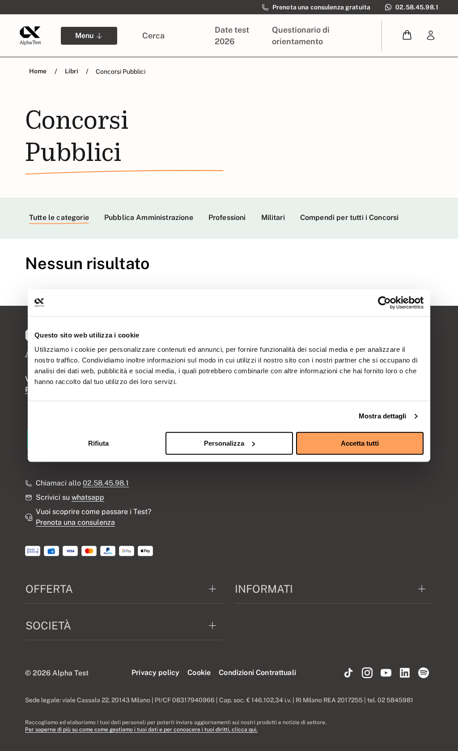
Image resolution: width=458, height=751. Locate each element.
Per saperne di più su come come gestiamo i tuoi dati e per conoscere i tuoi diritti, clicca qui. (141, 729)
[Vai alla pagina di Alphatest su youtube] (386, 673)
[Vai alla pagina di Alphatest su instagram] (367, 673)
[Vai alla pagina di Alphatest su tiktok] (348, 673)
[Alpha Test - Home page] (30, 35)
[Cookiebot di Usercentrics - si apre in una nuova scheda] (384, 302)
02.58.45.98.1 (106, 483)
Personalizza (224, 443)
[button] (407, 35)
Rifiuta (98, 443)
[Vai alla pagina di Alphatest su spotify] (423, 673)
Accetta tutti (360, 443)
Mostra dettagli (383, 416)
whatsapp (88, 497)
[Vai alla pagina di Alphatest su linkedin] (404, 673)
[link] (430, 36)
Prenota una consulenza (75, 522)
